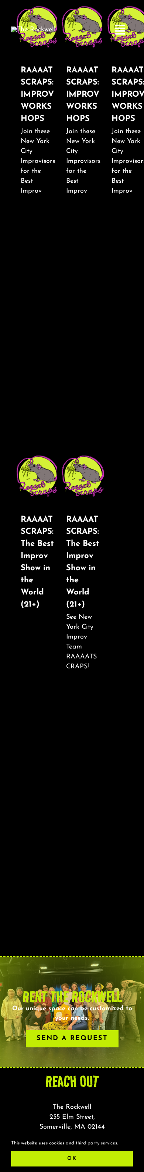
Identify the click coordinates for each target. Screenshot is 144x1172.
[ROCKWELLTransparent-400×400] (33, 29)
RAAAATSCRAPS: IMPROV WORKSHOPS (37, 94)
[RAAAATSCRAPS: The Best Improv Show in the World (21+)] (37, 476)
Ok (72, 1158)
